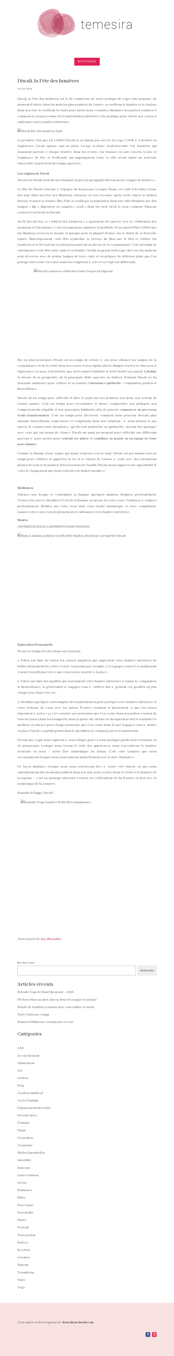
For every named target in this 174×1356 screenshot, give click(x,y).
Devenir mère (27, 1115)
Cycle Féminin (27, 1101)
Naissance (24, 1190)
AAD (20, 1048)
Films (21, 1130)
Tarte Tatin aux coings (33, 1015)
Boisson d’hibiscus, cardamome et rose (45, 1022)
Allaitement (25, 1063)
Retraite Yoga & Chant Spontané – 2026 (45, 992)
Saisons (22, 1265)
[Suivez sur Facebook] (148, 1334)
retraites (23, 1257)
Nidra (21, 1198)
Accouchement (28, 1056)
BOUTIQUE (87, 61)
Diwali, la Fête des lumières (48, 81)
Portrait (23, 1227)
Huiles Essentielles (31, 1153)
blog (20, 1085)
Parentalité (25, 1213)
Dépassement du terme (34, 1108)
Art (19, 1071)
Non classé (25, 1205)
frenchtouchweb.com (77, 1322)
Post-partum (26, 1235)
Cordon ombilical (30, 1093)
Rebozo (22, 1243)
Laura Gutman (27, 1175)
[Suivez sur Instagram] (154, 1334)
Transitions (25, 1272)
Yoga (21, 1287)
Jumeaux (23, 1168)
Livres (21, 1183)
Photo (21, 1220)
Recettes (23, 1250)
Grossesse (24, 1145)
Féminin (23, 1123)
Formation (25, 1138)
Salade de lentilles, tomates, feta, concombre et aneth (55, 1007)
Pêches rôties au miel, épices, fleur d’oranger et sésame (57, 1000)
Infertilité (24, 1160)
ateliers (22, 1078)
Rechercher (26, 963)
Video (21, 1280)
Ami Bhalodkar (51, 939)
